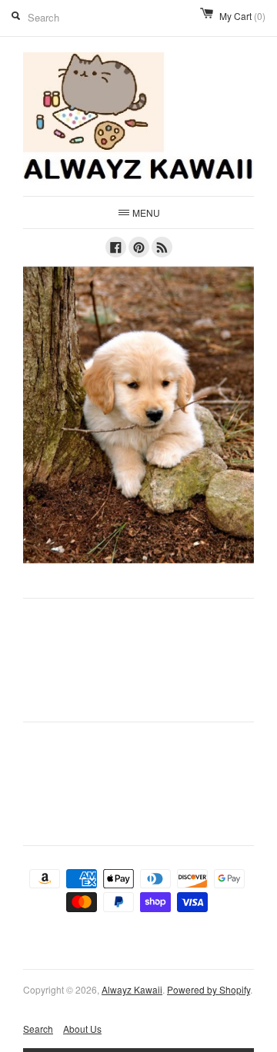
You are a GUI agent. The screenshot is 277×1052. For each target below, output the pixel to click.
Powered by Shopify (208, 989)
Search (38, 1028)
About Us (82, 1028)
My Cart (242, 15)
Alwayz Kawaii (132, 989)
